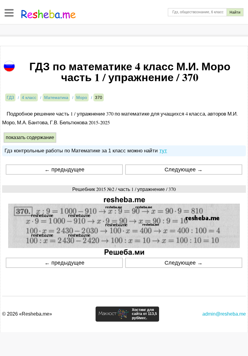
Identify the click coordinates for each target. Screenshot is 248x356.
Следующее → (184, 170)
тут (163, 151)
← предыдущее (64, 170)
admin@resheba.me (224, 313)
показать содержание (30, 137)
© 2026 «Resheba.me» (27, 313)
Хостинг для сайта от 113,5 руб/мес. (144, 314)
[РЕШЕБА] (48, 14)
